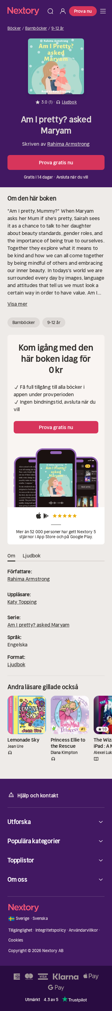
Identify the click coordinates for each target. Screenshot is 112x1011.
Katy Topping (22, 602)
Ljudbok (16, 664)
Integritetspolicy (50, 930)
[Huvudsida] (103, 11)
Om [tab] (11, 555)
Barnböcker (36, 28)
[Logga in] (63, 11)
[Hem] (25, 11)
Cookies (15, 940)
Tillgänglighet (20, 930)
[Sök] (50, 11)
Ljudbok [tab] (31, 555)
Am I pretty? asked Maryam (38, 625)
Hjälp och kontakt (37, 795)
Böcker (14, 28)
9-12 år (57, 28)
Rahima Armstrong (68, 144)
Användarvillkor (83, 930)
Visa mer (17, 304)
